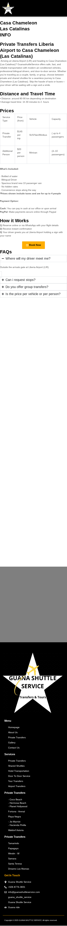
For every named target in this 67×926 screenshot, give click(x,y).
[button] (63, 9)
